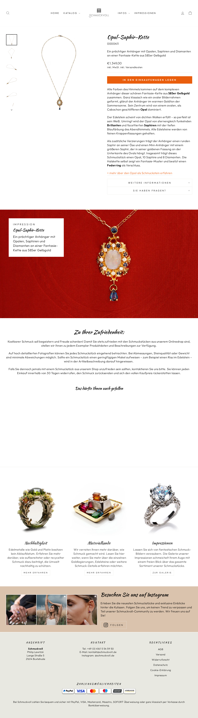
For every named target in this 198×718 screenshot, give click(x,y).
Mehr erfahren (99, 572)
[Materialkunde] (99, 508)
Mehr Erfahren (36, 572)
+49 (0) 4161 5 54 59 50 (100, 648)
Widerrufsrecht (160, 659)
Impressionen (145, 13)
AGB (160, 649)
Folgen (116, 625)
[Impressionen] (162, 508)
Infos (123, 13)
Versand (160, 654)
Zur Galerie (162, 572)
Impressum (161, 675)
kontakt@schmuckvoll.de (102, 651)
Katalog (70, 13)
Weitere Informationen (149, 182)
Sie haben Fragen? (149, 190)
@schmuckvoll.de (104, 655)
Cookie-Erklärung (160, 670)
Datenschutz (160, 664)
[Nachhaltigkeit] (36, 508)
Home (55, 13)
